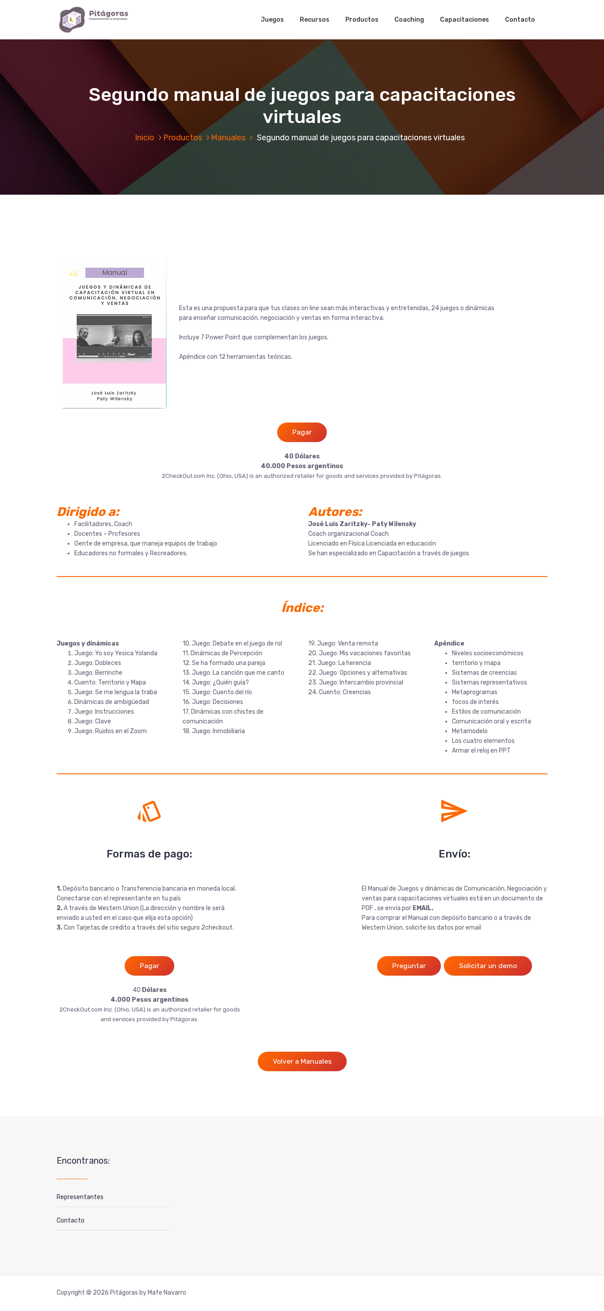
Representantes (80, 1197)
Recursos (314, 19)
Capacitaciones (464, 19)
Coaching (409, 19)
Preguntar (409, 965)
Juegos (272, 19)
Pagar (302, 432)
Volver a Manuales (302, 1061)
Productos (361, 19)
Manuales (228, 137)
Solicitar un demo (488, 965)
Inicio (144, 137)
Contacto (520, 19)
